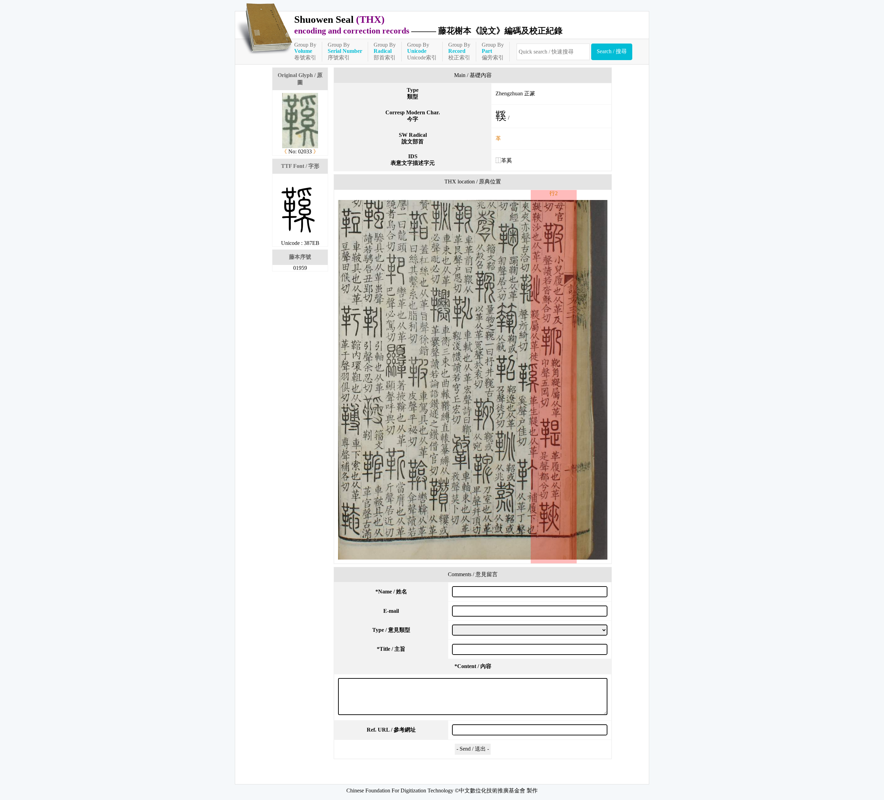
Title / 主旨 (391, 649)
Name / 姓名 (391, 591)
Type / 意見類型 (391, 630)
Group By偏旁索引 (493, 51)
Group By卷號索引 (305, 51)
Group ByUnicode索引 (422, 51)
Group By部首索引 (385, 51)
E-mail (391, 611)
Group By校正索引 (459, 51)
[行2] (472, 380)
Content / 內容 (472, 666)
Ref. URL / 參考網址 (391, 730)
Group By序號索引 (345, 51)
